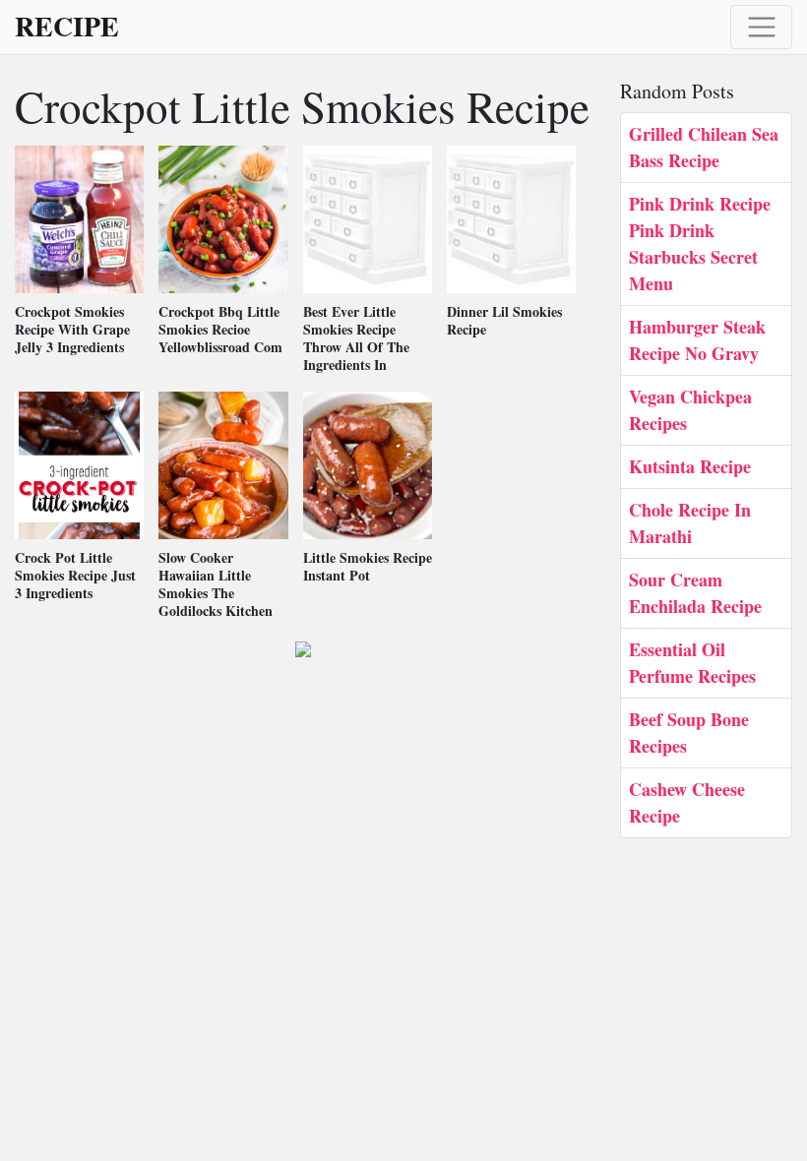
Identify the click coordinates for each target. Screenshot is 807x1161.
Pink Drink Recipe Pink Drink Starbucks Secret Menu (700, 243)
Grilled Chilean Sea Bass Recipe (703, 147)
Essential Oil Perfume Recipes (692, 663)
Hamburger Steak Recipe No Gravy (697, 340)
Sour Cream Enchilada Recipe (695, 593)
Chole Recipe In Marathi (690, 523)
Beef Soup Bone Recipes (689, 732)
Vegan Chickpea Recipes (690, 410)
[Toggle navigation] (761, 27)
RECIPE (67, 26)
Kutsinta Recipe (690, 466)
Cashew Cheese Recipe (687, 802)
